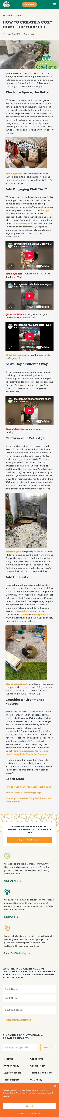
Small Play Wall (24, 223)
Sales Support (11, 1079)
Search (48, 4)
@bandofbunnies (14, 429)
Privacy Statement (37, 1113)
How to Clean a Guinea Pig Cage (23, 792)
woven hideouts (25, 611)
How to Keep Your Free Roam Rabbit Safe (28, 787)
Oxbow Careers (12, 1072)
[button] (55, 1086)
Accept (29, 1106)
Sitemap (8, 1059)
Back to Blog (14, 15)
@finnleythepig (13, 173)
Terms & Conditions (41, 1072)
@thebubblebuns (14, 314)
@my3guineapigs (15, 355)
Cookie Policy (19, 1113)
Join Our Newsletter (18, 1020)
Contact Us (36, 1059)
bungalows (40, 614)
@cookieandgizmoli (16, 684)
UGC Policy (36, 1079)
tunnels (25, 614)
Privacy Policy (11, 1066)
